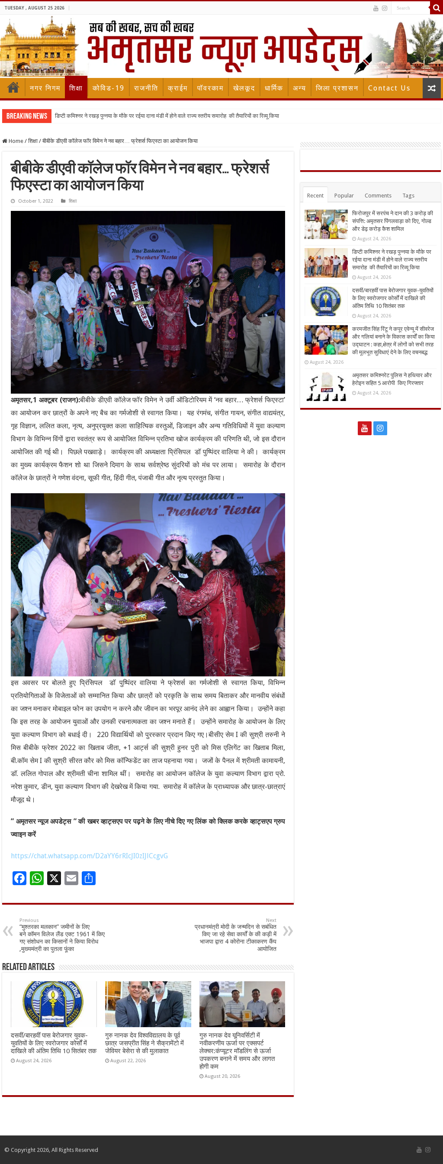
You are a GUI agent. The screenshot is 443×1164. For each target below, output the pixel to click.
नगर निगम (45, 88)
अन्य (299, 88)
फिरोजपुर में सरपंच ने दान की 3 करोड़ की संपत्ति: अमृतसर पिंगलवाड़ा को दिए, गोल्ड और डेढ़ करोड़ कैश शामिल (392, 221)
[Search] (436, 7)
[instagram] (384, 8)
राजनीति (146, 88)
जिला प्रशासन (337, 88)
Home (13, 87)
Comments (378, 195)
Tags (408, 195)
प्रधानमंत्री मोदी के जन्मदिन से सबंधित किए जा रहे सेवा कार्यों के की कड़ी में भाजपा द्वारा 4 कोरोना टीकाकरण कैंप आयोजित (235, 935)
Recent (315, 195)
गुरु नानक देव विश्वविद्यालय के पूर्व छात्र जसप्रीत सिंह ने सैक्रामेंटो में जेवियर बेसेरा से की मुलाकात (144, 1043)
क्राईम (178, 88)
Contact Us (389, 88)
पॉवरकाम (210, 88)
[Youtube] (375, 8)
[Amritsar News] (221, 46)
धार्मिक (274, 88)
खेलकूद (244, 88)
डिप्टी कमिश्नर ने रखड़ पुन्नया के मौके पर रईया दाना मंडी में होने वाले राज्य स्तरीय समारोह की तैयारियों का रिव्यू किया (167, 116)
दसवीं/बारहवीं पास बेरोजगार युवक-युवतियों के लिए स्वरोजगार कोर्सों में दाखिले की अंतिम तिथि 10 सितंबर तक (53, 1043)
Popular (344, 195)
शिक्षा (76, 88)
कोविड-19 (109, 88)
